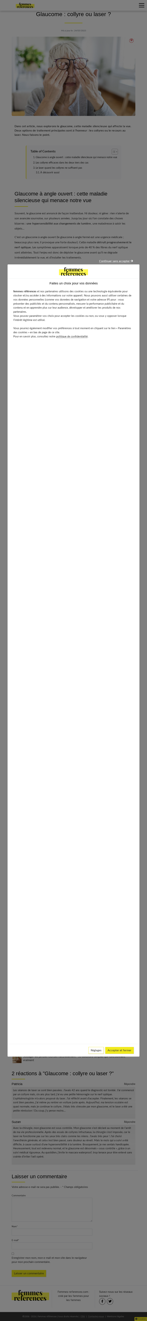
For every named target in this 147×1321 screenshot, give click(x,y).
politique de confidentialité (72, 336)
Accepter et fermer (119, 1050)
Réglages (96, 1050)
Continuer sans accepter (115, 261)
